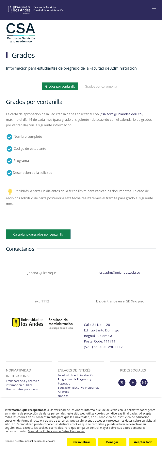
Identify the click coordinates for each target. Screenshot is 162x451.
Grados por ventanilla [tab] (60, 86)
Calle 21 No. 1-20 (97, 324)
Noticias (63, 396)
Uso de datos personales (22, 389)
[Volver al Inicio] (35, 10)
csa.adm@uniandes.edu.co (121, 114)
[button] (154, 10)
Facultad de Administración (76, 375)
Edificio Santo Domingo (101, 330)
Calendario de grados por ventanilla (38, 234)
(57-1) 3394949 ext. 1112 (103, 346)
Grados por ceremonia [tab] (101, 86)
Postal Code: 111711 (100, 341)
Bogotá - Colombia (98, 335)
